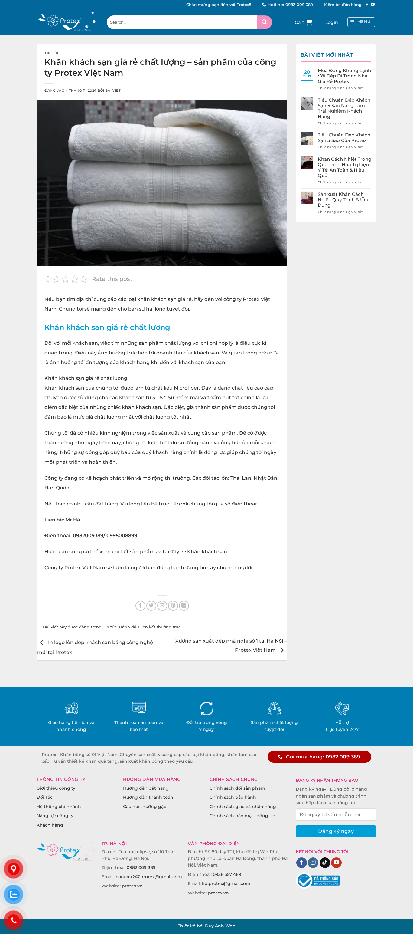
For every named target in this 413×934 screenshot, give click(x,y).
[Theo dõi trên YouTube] (373, 5)
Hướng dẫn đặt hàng (146, 788)
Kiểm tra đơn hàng (343, 4)
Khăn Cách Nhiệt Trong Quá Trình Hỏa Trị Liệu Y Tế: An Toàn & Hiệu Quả (344, 167)
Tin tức (52, 53)
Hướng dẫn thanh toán (148, 797)
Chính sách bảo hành (233, 797)
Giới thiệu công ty (56, 788)
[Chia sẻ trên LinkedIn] (184, 606)
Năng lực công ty (55, 815)
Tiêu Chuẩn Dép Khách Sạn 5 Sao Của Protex (344, 137)
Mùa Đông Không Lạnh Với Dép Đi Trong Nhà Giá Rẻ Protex (344, 76)
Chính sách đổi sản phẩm (237, 788)
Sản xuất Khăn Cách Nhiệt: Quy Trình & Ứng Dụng (344, 200)
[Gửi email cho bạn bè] (162, 606)
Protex (251, 299)
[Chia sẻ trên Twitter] (151, 606)
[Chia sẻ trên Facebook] (140, 606)
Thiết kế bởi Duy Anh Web (207, 926)
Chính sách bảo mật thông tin (242, 815)
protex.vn (132, 886)
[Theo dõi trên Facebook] (367, 5)
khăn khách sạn (157, 299)
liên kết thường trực (160, 627)
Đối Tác (45, 797)
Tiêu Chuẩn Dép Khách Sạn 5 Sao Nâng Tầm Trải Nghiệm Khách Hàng (344, 108)
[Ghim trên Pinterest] (173, 606)
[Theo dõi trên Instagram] (313, 862)
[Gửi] (264, 22)
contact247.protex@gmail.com (149, 877)
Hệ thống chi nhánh (59, 806)
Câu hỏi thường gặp (145, 806)
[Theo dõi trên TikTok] (325, 862)
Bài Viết (112, 90)
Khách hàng (50, 825)
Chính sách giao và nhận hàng (243, 806)
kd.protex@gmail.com (226, 883)
